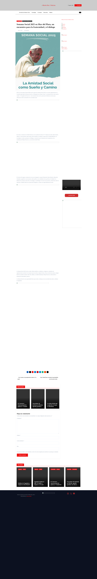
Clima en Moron (64, 48)
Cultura (58, 469)
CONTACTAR (71, 195)
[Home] (17, 12)
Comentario (19, 418)
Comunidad (19, 21)
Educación (45, 12)
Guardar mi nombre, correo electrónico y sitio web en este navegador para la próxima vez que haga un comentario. (38, 451)
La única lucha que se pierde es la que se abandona (52, 405)
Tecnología (34, 12)
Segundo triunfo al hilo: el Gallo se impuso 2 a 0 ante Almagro (39, 484)
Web (17, 446)
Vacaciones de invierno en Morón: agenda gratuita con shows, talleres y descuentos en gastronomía (38, 407)
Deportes (20, 469)
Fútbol (24, 469)
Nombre (18, 435)
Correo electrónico (20, 440)
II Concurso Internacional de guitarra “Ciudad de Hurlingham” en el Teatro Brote (23, 406)
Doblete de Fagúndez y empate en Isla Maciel (24, 483)
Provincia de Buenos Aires (24, 12)
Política (50, 12)
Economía (40, 12)
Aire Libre (69, 469)
